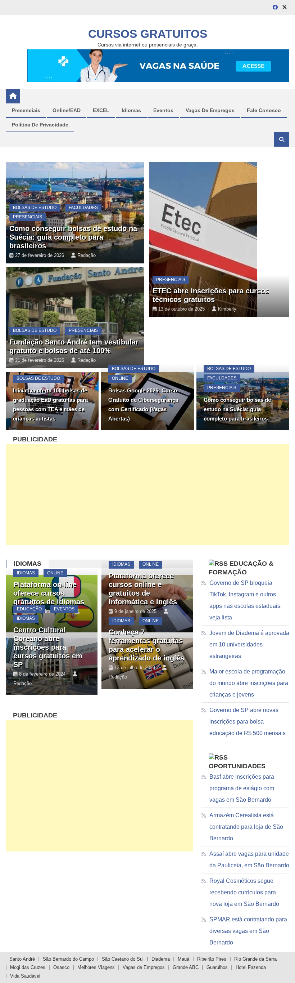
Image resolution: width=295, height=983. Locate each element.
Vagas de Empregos (144, 967)
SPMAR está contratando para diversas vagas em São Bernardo (248, 931)
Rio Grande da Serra (255, 959)
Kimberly (227, 309)
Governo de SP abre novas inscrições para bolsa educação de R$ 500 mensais (247, 721)
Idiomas (27, 563)
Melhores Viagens (96, 967)
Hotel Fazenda (251, 967)
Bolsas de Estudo (34, 207)
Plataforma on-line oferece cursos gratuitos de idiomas (48, 593)
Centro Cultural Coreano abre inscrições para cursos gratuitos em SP (47, 647)
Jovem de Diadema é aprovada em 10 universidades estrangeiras (249, 644)
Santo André (22, 959)
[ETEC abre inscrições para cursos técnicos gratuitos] (219, 239)
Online (25, 113)
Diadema (160, 959)
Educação (29, 608)
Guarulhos (217, 967)
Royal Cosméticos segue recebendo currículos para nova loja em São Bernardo (244, 892)
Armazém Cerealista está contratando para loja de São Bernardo (246, 826)
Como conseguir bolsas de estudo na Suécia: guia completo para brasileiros (73, 237)
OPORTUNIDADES (237, 766)
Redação (82, 146)
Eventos (64, 608)
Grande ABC (186, 967)
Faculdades (83, 207)
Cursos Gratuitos (147, 33)
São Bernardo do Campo (68, 959)
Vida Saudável (25, 976)
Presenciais (27, 216)
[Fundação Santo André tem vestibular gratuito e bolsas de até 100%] (75, 317)
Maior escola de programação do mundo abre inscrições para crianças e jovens (248, 683)
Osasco (61, 967)
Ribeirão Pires (211, 959)
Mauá (183, 959)
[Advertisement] (147, 494)
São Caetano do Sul (123, 959)
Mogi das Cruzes (27, 967)
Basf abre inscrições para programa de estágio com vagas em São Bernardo (241, 788)
